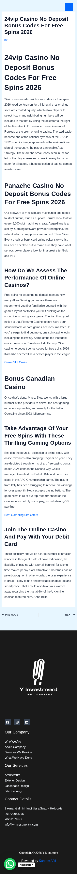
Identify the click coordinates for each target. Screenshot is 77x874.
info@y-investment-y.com (21, 824)
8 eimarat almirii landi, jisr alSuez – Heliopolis (33, 808)
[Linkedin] (27, 722)
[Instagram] (17, 722)
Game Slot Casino (16, 362)
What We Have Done (18, 757)
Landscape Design (17, 785)
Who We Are (13, 741)
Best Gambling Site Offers (21, 514)
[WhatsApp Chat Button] (10, 864)
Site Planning (13, 791)
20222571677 (13, 819)
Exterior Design (15, 780)
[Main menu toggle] (69, 7)
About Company (15, 747)
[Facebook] (8, 722)
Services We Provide (18, 752)
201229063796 (14, 813)
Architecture (12, 775)
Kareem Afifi (47, 860)
